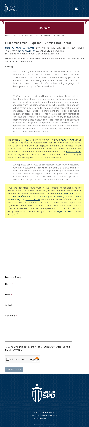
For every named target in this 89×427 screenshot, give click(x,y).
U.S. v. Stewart (67, 139)
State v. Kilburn (73, 151)
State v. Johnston (64, 193)
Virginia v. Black (65, 211)
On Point (21, 35)
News (14, 35)
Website (9, 305)
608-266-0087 (39, 418)
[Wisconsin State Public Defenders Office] (10, 13)
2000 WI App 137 (27, 50)
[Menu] (76, 8)
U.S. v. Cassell (33, 199)
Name (9, 284)
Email (8, 294)
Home (7, 35)
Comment (11, 315)
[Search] (83, 9)
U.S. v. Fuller (24, 139)
